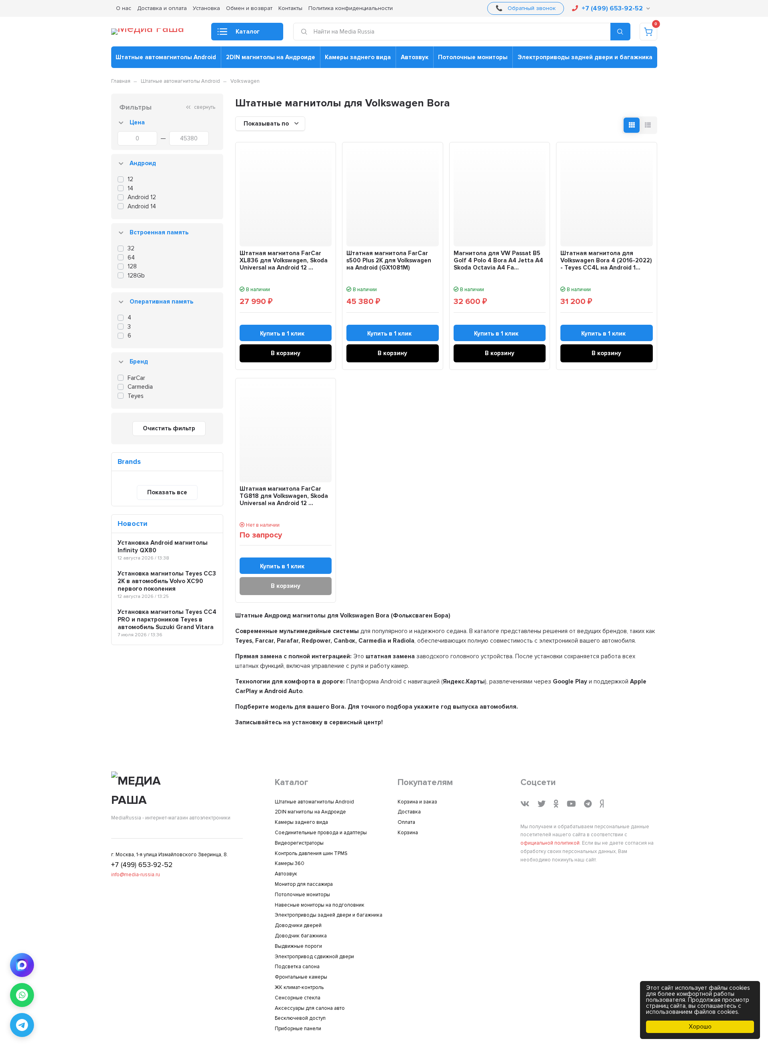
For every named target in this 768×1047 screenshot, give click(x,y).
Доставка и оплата (162, 8)
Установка (206, 8)
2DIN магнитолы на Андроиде (270, 57)
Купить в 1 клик (282, 333)
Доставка (409, 812)
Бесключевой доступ (300, 1018)
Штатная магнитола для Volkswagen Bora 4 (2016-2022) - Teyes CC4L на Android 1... (606, 260)
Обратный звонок (532, 8)
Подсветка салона (297, 966)
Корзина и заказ (417, 802)
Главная (120, 81)
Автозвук (414, 57)
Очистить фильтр (169, 428)
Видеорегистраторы (299, 843)
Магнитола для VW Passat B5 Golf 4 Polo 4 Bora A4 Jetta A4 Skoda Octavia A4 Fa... (498, 260)
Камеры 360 (289, 863)
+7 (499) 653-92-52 (612, 8)
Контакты (290, 8)
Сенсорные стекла (297, 998)
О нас (123, 8)
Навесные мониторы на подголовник (319, 905)
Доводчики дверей (298, 925)
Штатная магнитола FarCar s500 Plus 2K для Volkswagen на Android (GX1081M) (388, 260)
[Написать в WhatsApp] (22, 995)
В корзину (285, 353)
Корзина (408, 832)
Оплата (406, 822)
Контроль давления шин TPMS (311, 853)
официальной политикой (550, 843)
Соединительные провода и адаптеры (321, 832)
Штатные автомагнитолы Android (166, 57)
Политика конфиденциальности (350, 8)
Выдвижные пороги (298, 946)
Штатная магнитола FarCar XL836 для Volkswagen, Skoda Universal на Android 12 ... (284, 260)
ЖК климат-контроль (299, 987)
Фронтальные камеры (301, 977)
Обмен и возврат (249, 8)
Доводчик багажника (301, 936)
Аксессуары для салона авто (310, 1008)
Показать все (167, 492)
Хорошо (700, 1026)
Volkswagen (245, 81)
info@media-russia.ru (135, 874)
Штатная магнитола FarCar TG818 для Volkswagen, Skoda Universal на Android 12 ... (284, 496)
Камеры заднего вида (358, 57)
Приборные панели (298, 1028)
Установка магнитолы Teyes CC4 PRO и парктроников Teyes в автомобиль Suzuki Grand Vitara (167, 619)
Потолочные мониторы (473, 57)
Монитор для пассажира (304, 884)
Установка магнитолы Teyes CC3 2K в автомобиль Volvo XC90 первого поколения (167, 581)
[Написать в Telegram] (22, 1025)
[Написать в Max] (22, 965)
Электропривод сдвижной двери (314, 956)
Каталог (248, 31)
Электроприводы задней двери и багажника (585, 57)
